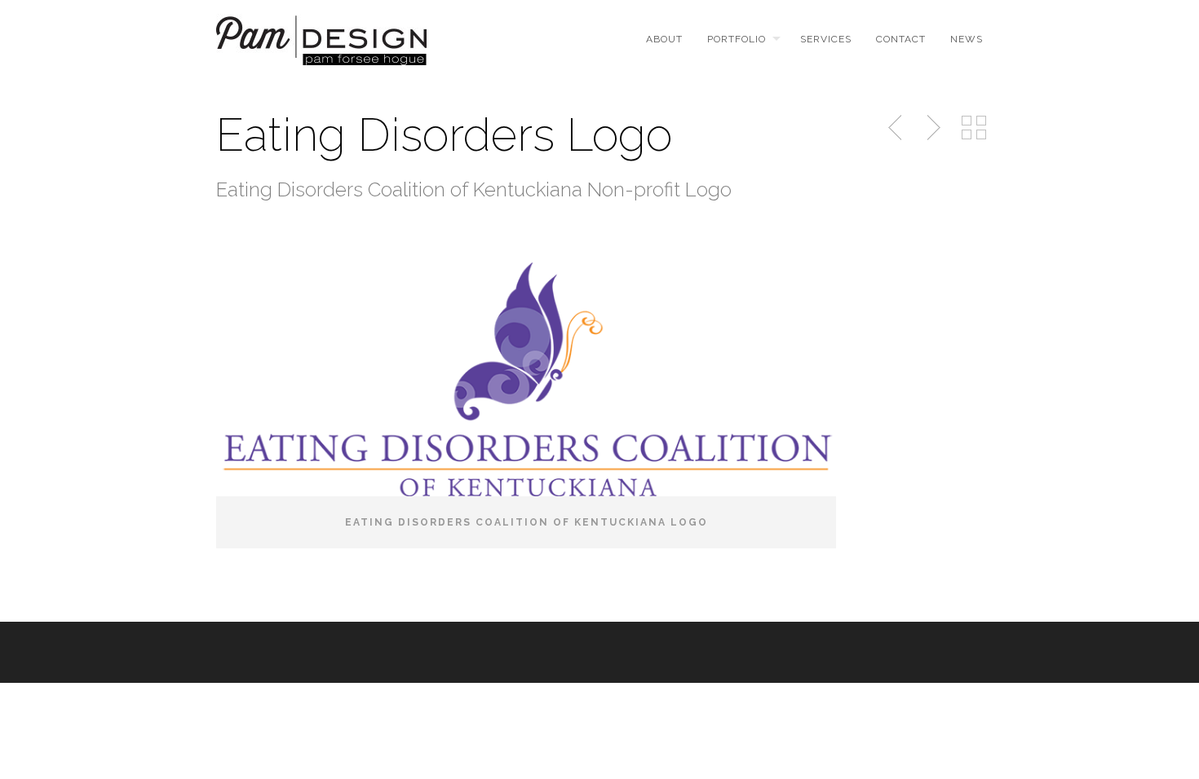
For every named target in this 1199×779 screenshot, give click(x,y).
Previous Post (896, 128)
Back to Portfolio (974, 128)
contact (901, 39)
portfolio (736, 39)
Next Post (931, 128)
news (966, 39)
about (664, 39)
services (826, 39)
